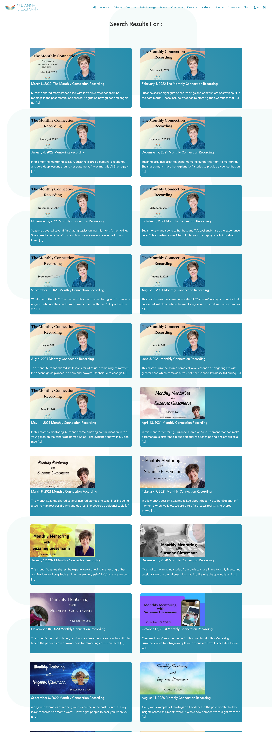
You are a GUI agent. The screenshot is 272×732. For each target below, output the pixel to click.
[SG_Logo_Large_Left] (21, 5)
